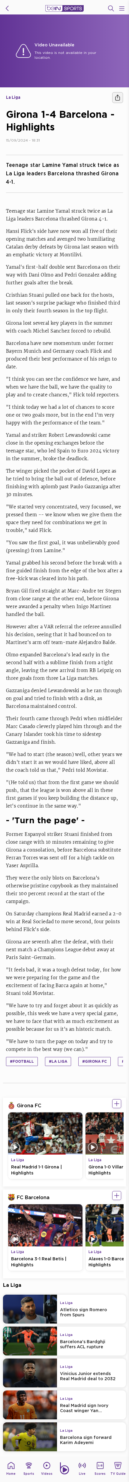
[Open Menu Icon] (121, 8)
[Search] (111, 8)
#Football (22, 1061)
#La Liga (58, 1061)
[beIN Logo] (64, 8)
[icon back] (7, 8)
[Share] (117, 97)
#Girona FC (94, 1061)
